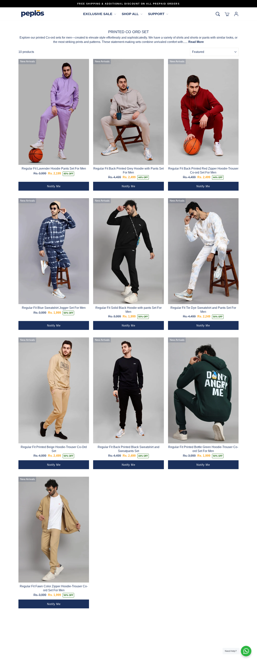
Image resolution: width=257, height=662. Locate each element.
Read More (196, 41)
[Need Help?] (246, 651)
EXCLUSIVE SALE (98, 14)
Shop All (131, 14)
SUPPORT (156, 14)
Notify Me (54, 186)
